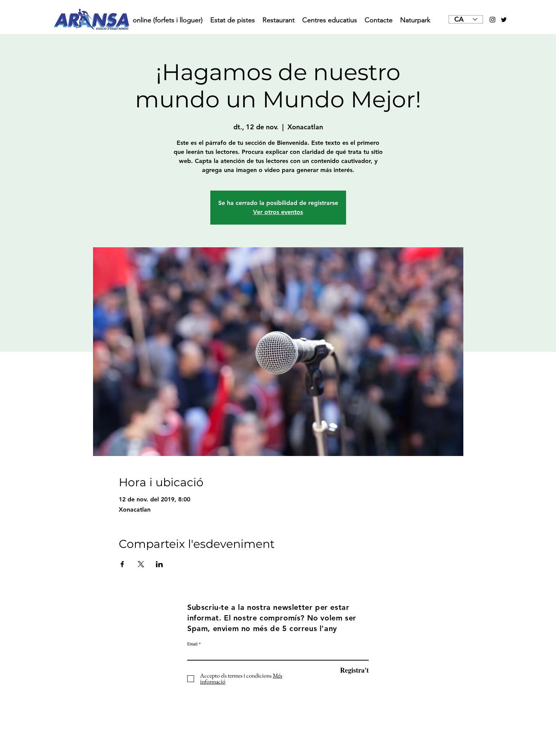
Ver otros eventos (278, 212)
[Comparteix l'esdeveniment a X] (140, 564)
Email (192, 643)
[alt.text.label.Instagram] (492, 19)
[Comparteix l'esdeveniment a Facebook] (122, 564)
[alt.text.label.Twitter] (504, 19)
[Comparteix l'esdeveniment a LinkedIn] (159, 564)
